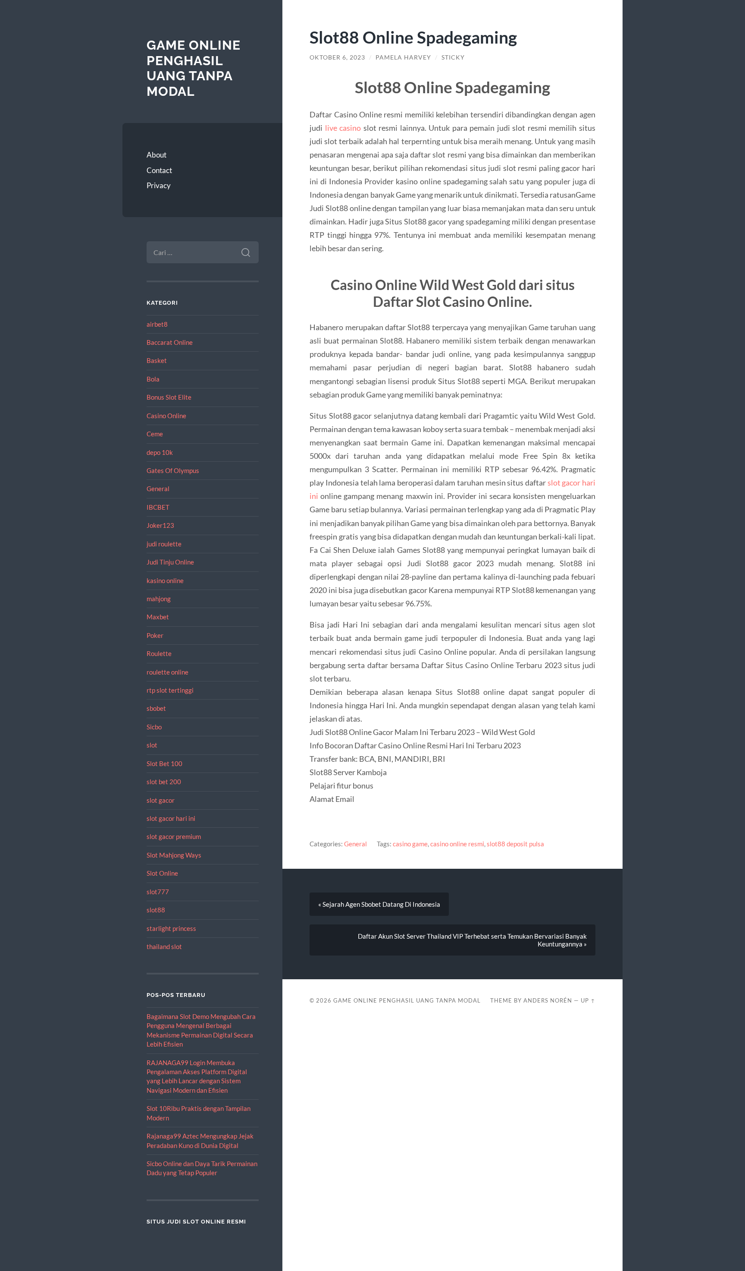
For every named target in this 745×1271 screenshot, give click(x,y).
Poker (155, 635)
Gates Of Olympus (173, 470)
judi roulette (164, 544)
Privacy (159, 185)
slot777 (158, 892)
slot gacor (161, 800)
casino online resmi (457, 844)
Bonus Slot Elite (169, 397)
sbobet (156, 708)
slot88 (156, 910)
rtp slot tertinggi (170, 690)
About (156, 154)
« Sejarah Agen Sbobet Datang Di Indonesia (379, 904)
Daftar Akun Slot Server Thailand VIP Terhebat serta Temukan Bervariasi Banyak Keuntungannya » (472, 940)
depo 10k (160, 452)
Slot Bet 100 (164, 763)
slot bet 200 (164, 781)
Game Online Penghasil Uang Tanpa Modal (194, 68)
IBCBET (158, 507)
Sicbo (154, 727)
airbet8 (157, 324)
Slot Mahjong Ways (174, 855)
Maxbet (158, 617)
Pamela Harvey (403, 57)
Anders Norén (547, 1000)
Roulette (159, 653)
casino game (410, 844)
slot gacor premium (174, 836)
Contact (159, 170)
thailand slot (164, 946)
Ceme (155, 434)
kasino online (165, 580)
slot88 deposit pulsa (515, 844)
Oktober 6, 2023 (337, 57)
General (158, 488)
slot (152, 745)
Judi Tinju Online (170, 562)
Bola (153, 379)
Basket (157, 360)
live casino (343, 127)
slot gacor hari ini (171, 818)
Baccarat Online (170, 342)
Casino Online (166, 415)
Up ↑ (588, 1000)
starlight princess (171, 928)
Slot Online (162, 873)
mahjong (159, 598)
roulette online (167, 672)
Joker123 (160, 525)
